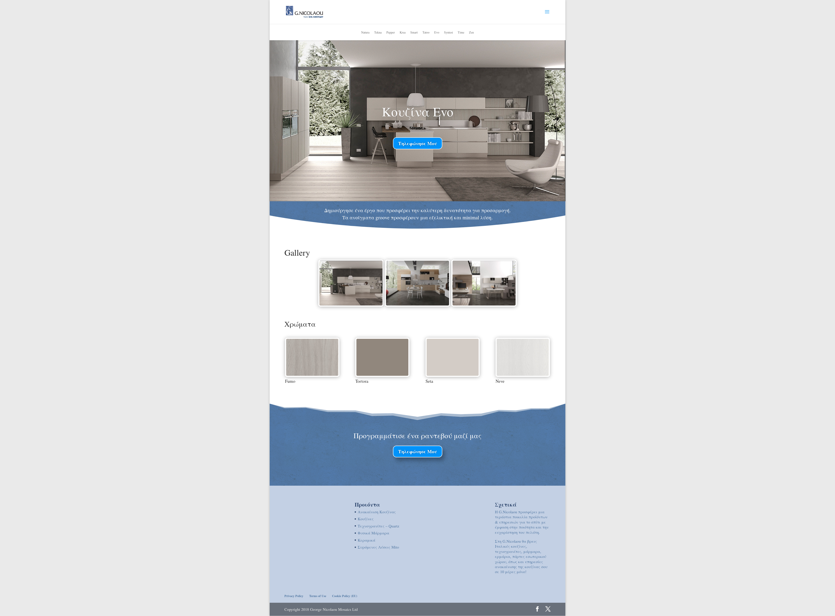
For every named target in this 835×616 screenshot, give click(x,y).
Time (461, 32)
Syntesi (448, 32)
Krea (403, 32)
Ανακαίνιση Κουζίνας (377, 511)
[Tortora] (382, 374)
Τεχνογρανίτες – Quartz (378, 526)
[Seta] (453, 374)
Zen (471, 32)
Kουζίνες (366, 518)
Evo (436, 32)
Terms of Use (317, 596)
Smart (414, 32)
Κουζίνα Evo (417, 111)
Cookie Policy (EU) (344, 596)
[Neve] (523, 374)
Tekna (378, 32)
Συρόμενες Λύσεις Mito (378, 547)
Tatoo (426, 32)
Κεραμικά (366, 540)
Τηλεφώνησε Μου (417, 143)
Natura (365, 32)
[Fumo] (312, 374)
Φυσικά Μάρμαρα (373, 532)
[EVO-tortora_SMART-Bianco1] (417, 304)
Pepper (390, 32)
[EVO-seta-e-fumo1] (350, 304)
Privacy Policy (293, 596)
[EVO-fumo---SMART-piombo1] (484, 304)
